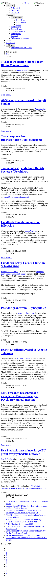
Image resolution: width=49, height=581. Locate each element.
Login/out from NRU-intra (21, 47)
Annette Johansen (26, 313)
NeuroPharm (21, 22)
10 (7, 573)
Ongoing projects (18, 31)
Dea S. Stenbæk (7, 459)
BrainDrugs (20, 20)
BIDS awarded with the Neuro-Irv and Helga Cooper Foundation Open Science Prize (24, 520)
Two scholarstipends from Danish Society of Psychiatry (22, 169)
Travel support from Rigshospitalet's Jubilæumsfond (21, 138)
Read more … (6, 95)
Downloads (10, 43)
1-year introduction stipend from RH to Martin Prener (22, 63)
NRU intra (10, 45)
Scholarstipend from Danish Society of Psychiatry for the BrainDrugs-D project (25, 532)
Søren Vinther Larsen (9, 272)
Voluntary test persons (20, 38)
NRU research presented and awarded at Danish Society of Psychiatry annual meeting (19, 396)
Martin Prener (21, 70)
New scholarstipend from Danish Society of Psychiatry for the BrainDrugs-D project (23, 511)
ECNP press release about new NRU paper (23, 535)
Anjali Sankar (40, 109)
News (8, 40)
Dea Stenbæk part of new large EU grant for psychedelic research (23, 452)
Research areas (17, 29)
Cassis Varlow (30, 231)
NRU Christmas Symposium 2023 (19, 524)
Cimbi (18, 24)
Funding (14, 36)
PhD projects (16, 34)
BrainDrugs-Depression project (16, 197)
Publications (16, 27)
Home (26, 3)
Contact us (15, 12)
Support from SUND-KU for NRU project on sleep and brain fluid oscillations (26, 507)
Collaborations (17, 18)
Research (10, 15)
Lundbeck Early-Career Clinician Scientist (22, 273)
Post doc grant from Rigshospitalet (23, 307)
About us (10, 6)
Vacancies (15, 10)
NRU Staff (15, 8)
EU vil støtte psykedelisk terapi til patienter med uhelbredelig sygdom (23, 487)
